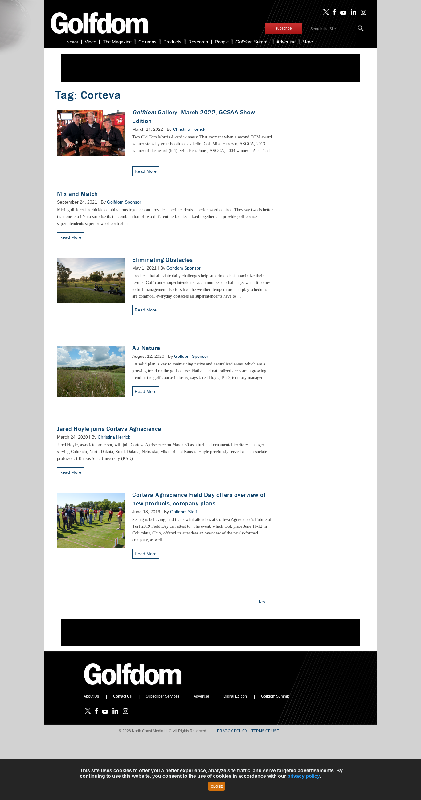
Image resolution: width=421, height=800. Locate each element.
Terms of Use (265, 731)
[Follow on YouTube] (342, 13)
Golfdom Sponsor (124, 202)
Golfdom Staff (183, 511)
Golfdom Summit (275, 696)
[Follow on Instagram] (361, 13)
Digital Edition (235, 696)
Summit (252, 41)
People (222, 41)
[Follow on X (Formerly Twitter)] (325, 13)
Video (90, 41)
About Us (91, 696)
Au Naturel (147, 348)
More (307, 41)
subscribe (284, 28)
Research (198, 41)
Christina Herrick (189, 129)
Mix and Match (77, 194)
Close (217, 786)
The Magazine (117, 41)
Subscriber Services (162, 696)
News (72, 41)
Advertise (286, 41)
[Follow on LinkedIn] (352, 13)
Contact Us (122, 696)
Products (172, 41)
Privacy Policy (232, 731)
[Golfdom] (133, 687)
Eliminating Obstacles (162, 260)
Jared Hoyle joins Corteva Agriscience (109, 429)
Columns (147, 41)
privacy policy (303, 776)
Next (263, 602)
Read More (146, 171)
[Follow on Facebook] (333, 13)
